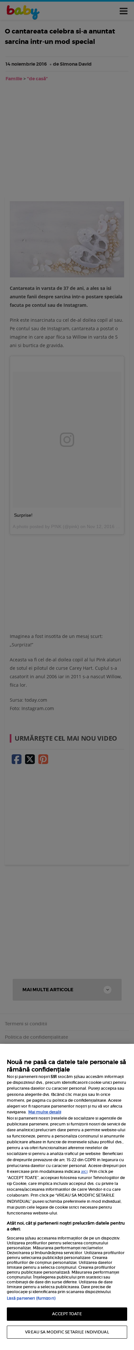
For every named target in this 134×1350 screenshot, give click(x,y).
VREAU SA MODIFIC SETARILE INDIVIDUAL (67, 1332)
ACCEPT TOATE (67, 1313)
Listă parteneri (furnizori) (31, 1298)
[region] (67, 1197)
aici (84, 1171)
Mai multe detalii (44, 1112)
